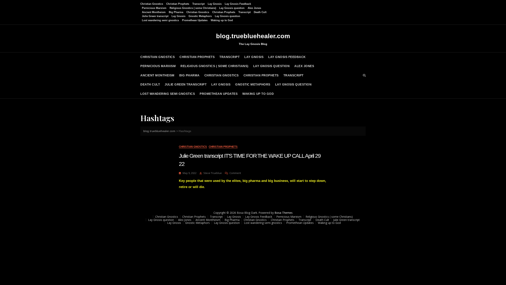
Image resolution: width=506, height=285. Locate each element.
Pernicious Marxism (154, 8)
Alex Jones (254, 8)
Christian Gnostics (151, 3)
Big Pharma (176, 12)
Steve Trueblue (212, 173)
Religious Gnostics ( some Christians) (193, 8)
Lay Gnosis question (232, 8)
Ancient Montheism (154, 12)
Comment (235, 173)
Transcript (198, 3)
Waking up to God (222, 20)
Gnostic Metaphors (200, 16)
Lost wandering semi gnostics (160, 20)
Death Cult (260, 12)
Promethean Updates (195, 20)
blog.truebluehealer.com (253, 36)
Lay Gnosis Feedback (238, 3)
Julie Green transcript (155, 16)
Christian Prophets (177, 3)
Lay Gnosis (215, 3)
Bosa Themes (284, 213)
